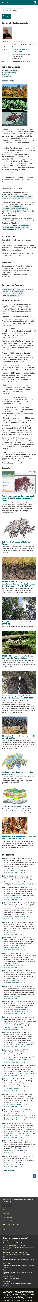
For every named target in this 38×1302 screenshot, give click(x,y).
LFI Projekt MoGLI (18, 291)
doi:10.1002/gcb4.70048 (12, 898)
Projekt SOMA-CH (13, 295)
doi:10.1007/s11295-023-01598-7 (18, 1135)
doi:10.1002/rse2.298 (11, 1089)
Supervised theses (10, 72)
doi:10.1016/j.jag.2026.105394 (14, 871)
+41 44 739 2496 (17, 51)
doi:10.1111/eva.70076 (11, 996)
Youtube (4, 1224)
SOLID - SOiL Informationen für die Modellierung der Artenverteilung (18, 657)
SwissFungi (6, 1263)
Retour (7, 16)
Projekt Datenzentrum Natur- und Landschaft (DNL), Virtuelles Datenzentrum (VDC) (18, 498)
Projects (6, 74)
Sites (4, 1210)
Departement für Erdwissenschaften (16, 197)
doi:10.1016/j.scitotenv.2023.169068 (21, 1045)
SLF (4, 1230)
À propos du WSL (20, 8)
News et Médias (7, 1217)
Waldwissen (6, 1281)
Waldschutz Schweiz (9, 1276)
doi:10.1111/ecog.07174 (22, 1012)
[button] (34, 1176)
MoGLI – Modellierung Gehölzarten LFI (17, 806)
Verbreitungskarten (10, 289)
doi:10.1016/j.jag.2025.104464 (14, 965)
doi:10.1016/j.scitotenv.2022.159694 (16, 1104)
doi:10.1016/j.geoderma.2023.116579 (22, 1118)
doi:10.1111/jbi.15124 (11, 981)
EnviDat (5, 1241)
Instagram (18, 1224)
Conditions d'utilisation (9, 1221)
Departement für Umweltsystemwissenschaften (14, 208)
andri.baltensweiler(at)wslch (21, 49)
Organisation (6, 10)
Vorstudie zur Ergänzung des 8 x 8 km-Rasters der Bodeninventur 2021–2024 (17, 697)
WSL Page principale (8, 8)
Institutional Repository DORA (13, 873)
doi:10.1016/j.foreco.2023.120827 (15, 1151)
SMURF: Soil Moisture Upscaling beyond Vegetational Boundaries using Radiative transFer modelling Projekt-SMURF (18, 584)
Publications (7, 76)
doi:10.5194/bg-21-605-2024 (23, 1074)
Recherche (7, 2)
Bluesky (13, 1224)
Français (5, 1205)
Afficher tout (8, 1170)
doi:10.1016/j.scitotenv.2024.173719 (16, 1060)
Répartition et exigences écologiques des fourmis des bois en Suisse (19, 837)
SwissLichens (7, 1270)
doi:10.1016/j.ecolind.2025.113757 (15, 917)
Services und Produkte (11, 70)
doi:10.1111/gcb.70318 (11, 932)
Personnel (6, 1214)
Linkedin (9, 1224)
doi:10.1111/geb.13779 (14, 1027)
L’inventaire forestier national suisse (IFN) (15, 1252)
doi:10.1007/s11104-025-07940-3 (15, 948)
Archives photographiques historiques (14, 1246)
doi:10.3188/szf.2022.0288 (12, 1164)
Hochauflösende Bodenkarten (14, 294)
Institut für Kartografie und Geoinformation (16, 226)
